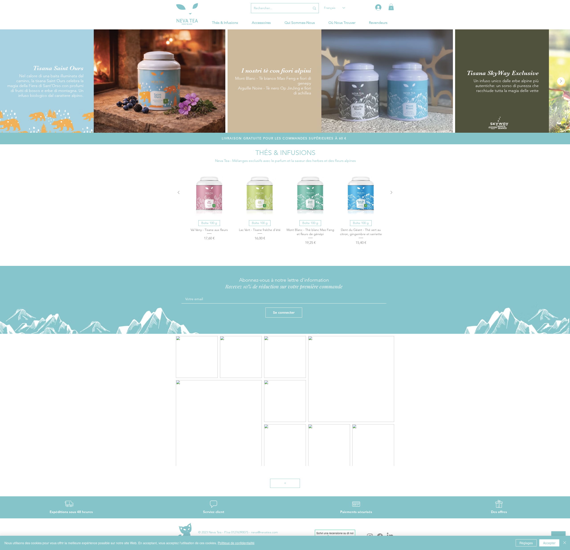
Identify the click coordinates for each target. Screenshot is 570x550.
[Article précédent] (178, 192)
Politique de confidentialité (236, 543)
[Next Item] (561, 81)
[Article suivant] (391, 192)
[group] (285, 214)
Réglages (526, 543)
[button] (391, 7)
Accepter (549, 543)
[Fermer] (564, 542)
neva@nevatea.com (264, 532)
